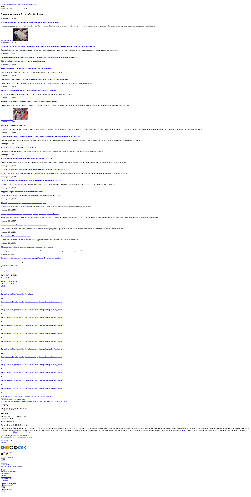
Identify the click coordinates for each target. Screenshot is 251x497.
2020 (2, 337)
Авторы (3, 442)
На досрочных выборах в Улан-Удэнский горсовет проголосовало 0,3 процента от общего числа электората (39, 57)
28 (16, 284)
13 (14, 279)
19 (11, 281)
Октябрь (48, 302)
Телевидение (11, 4)
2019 (2, 345)
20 (14, 281)
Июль (31, 294)
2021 (2, 329)
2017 (2, 360)
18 (9, 281)
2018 (2, 353)
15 (2, 281)
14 (16, 279)
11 (9, 279)
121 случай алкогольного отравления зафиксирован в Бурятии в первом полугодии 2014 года (34, 169)
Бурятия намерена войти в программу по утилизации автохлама (24, 225)
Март (14, 294)
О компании (26, 401)
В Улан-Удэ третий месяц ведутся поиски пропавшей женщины (23, 203)
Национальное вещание (13, 401)
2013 (2, 392)
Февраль (9, 294)
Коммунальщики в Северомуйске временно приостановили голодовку (26, 68)
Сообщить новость (7, 485)
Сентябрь (42, 302)
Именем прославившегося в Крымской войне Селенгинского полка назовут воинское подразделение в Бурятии (40, 136)
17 (6, 281)
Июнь (27, 294)
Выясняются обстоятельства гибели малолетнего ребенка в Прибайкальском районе (31, 258)
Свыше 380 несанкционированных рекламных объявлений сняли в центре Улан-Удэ (31, 180)
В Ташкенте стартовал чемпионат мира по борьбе (18, 147)
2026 (2, 290)
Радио (3, 401)
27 (14, 284)
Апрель (18, 294)
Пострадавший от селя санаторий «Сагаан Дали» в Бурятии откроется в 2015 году (30, 214)
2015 (2, 376)
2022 (2, 321)
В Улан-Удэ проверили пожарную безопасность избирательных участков (26, 158)
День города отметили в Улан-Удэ (13, 125)
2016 (2, 368)
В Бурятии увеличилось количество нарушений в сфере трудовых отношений (28, 90)
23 (4, 284)
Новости (4, 4)
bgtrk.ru (183, 430)
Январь (3, 294)
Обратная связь (41, 401)
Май (22, 294)
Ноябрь (53, 302)
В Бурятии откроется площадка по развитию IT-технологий (22, 192)
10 (6, 279)
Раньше (10, 265)
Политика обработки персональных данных (15, 435)
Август (35, 302)
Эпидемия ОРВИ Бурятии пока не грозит (15, 236)
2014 (2, 384)
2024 (2, 305)
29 (2, 286)
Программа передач (53, 401)
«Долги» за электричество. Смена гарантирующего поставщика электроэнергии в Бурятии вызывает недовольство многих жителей (48, 46)
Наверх (3, 398)
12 (11, 279)
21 (16, 281)
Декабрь (59, 302)
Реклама (33, 401)
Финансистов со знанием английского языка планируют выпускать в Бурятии (29, 101)
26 (11, 284)
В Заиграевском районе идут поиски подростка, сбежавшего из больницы (27, 247)
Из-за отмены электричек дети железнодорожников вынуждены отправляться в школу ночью (34, 79)
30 (4, 286)
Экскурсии (64, 401)
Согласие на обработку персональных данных (16, 437)
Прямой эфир (26, 4)
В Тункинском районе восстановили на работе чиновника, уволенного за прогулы (30, 22)
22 (2, 284)
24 (6, 284)
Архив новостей (6, 440)
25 (9, 284)
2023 (2, 313)
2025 (2, 298)
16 (4, 281)
